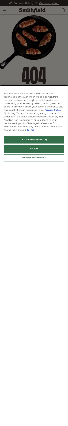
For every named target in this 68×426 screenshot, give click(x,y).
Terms (30, 130)
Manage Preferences (34, 158)
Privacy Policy (53, 110)
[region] (34, 255)
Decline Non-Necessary (34, 139)
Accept (34, 149)
